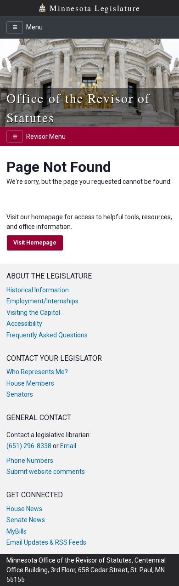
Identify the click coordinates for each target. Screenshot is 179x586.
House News (24, 508)
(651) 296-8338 (28, 445)
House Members (30, 383)
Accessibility (24, 323)
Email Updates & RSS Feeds (46, 542)
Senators (19, 394)
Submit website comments (45, 471)
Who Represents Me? (37, 371)
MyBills (16, 531)
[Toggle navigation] (14, 27)
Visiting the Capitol (33, 312)
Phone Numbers (29, 460)
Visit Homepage (34, 242)
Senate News (25, 519)
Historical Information (37, 290)
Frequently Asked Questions (47, 335)
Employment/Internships (42, 301)
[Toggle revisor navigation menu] (14, 136)
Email (68, 445)
